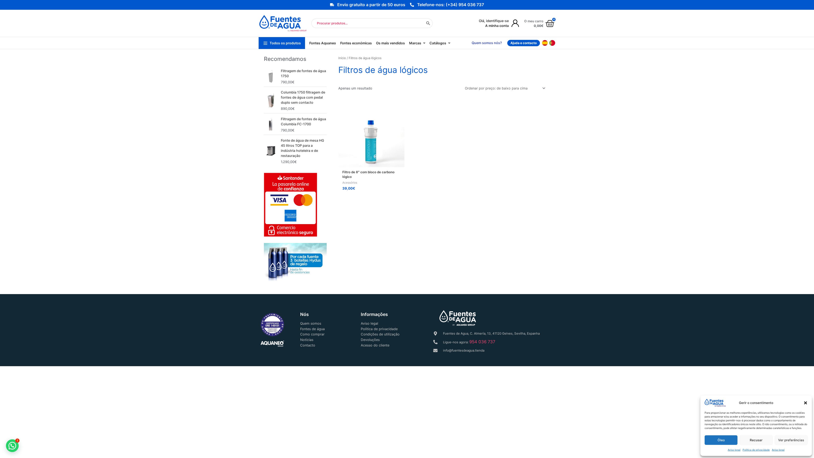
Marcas (415, 43)
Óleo (721, 440)
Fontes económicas (356, 43)
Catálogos (437, 43)
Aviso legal (734, 449)
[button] (805, 403)
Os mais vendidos (390, 43)
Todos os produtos (285, 43)
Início (342, 58)
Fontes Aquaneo (322, 43)
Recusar (756, 440)
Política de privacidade (756, 449)
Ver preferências (791, 440)
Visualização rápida (371, 163)
